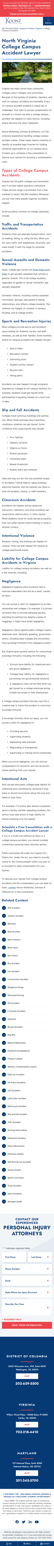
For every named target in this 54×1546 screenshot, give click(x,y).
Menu (48, 23)
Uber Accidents (15, 1193)
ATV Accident (14, 908)
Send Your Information (27, 1325)
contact (12, 887)
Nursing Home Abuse (17, 1130)
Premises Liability (16, 1154)
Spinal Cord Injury (16, 1178)
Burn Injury (13, 955)
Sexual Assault (14, 1170)
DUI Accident (13, 1003)
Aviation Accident (15, 916)
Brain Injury (13, 947)
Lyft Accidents (14, 1090)
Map (27, 1376)
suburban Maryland (42, 5)
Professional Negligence (19, 1051)
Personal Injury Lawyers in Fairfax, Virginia (24, 28)
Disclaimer (21, 1497)
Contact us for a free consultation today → (27, 14)
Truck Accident (14, 1186)
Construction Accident (18, 979)
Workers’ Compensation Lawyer (22, 1067)
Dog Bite (11, 1035)
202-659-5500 (44, 1538)
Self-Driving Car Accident (19, 1162)
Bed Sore (12, 924)
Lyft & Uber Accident (17, 1098)
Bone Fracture (14, 939)
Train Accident (14, 1122)
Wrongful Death (15, 1201)
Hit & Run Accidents (17, 1082)
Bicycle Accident (15, 1027)
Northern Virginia (10, 5)
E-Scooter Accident (16, 1011)
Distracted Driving (16, 995)
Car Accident (13, 971)
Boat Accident (14, 931)
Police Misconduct (16, 1146)
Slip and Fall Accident (17, 1114)
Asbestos (12, 1019)
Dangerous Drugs (16, 987)
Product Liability (15, 1059)
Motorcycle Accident (17, 1106)
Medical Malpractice (17, 1043)
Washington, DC (24, 5)
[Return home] (3, 28)
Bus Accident (14, 963)
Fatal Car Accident (16, 1074)
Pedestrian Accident (17, 1138)
